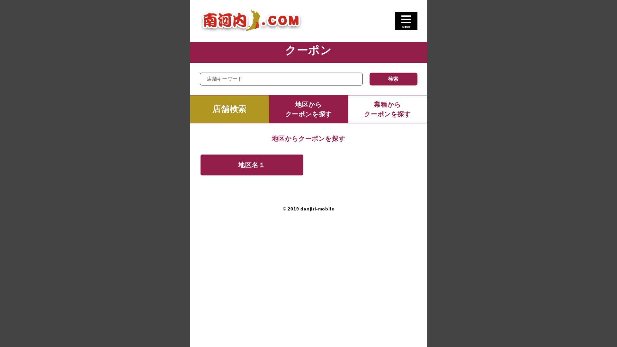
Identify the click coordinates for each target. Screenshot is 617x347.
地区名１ (251, 164)
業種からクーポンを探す (387, 109)
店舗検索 (229, 109)
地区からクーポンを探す (308, 109)
